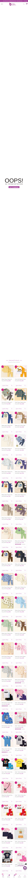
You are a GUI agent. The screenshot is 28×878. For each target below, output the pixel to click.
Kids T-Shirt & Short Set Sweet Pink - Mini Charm (12, 841)
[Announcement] (13, 1)
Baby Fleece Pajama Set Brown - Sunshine (11, 517)
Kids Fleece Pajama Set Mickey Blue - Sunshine (12, 587)
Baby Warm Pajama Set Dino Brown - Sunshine (12, 564)
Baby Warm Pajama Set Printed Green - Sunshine (13, 633)
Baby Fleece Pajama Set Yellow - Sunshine (11, 379)
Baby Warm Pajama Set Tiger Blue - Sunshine (12, 425)
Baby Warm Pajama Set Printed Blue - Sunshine (12, 471)
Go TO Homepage (14, 187)
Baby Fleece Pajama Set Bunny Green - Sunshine (13, 448)
